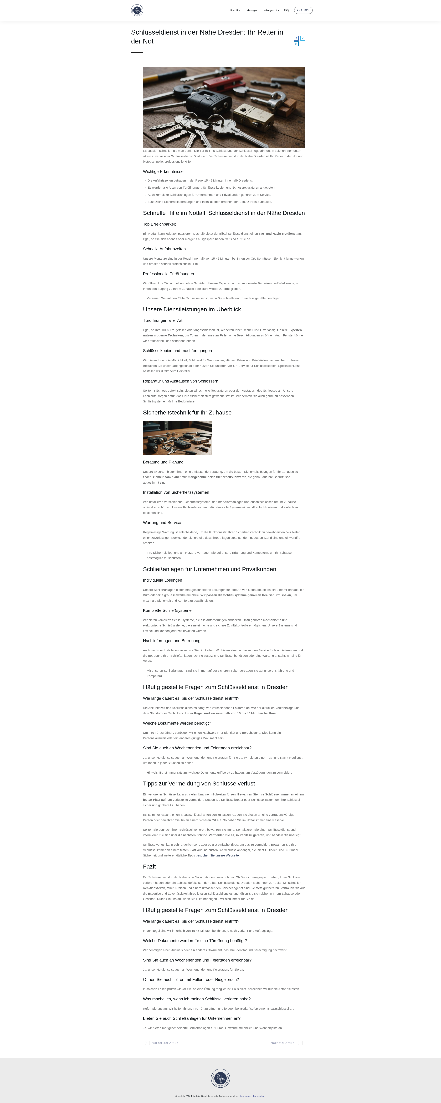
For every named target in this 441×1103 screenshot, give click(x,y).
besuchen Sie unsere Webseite (217, 855)
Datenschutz (259, 1096)
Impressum (245, 1096)
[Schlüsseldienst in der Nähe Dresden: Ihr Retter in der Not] (224, 107)
